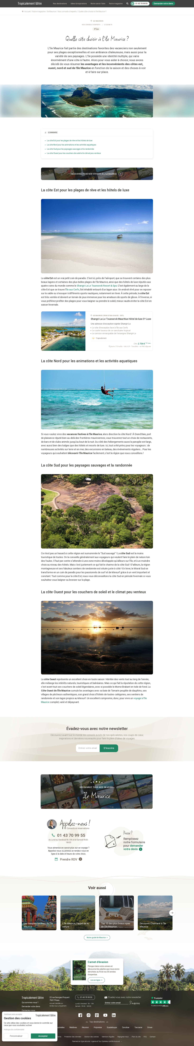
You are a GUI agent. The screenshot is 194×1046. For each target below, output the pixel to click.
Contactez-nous (28, 1010)
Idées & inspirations (79, 4)
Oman (149, 1027)
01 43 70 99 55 (71, 835)
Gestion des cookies (91, 1037)
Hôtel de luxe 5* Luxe (121, 319)
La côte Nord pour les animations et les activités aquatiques (71, 145)
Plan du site (136, 1037)
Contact (152, 1037)
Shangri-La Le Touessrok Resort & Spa (97, 285)
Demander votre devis (31, 1006)
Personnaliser (16, 1036)
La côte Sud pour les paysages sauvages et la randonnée (70, 149)
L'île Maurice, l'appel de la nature (75, 925)
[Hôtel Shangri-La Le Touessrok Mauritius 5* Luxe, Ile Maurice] (63, 331)
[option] (39, 913)
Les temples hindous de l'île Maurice (38, 925)
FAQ (145, 1037)
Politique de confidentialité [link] (14, 1030)
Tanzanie (138, 1027)
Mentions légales (108, 1037)
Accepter (43, 1036)
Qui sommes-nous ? (30, 1002)
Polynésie (98, 1027)
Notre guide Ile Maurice (96, 937)
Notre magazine (116, 4)
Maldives (73, 1027)
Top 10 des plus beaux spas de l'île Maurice (115, 925)
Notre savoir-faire (98, 4)
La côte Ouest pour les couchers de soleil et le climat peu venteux (74, 153)
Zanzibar (125, 1027)
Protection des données (72, 1037)
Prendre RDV (69, 859)
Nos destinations (60, 4)
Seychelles (60, 1027)
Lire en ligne (95, 980)
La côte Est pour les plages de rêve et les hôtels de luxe (69, 141)
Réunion (85, 1027)
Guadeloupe (112, 1027)
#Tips (96, 29)
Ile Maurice (98, 21)
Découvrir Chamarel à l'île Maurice (153, 925)
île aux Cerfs (72, 289)
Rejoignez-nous (123, 1037)
